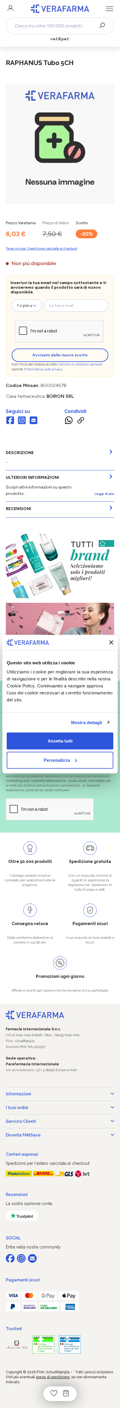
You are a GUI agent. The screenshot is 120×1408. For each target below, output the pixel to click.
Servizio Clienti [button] (21, 1121)
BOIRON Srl (60, 396)
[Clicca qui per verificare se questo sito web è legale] (43, 1344)
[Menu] (109, 9)
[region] (60, 143)
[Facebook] (10, 421)
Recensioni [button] (17, 1194)
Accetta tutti (60, 740)
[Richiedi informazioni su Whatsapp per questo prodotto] (68, 421)
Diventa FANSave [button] (23, 1135)
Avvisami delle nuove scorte (60, 355)
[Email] (33, 421)
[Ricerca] (104, 26)
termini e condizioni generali (81, 364)
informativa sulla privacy (44, 369)
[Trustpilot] (22, 1216)
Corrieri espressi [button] (22, 1154)
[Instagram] (21, 421)
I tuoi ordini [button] (17, 1107)
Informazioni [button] (18, 1094)
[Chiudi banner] (111, 642)
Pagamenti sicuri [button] (23, 1280)
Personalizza (57, 759)
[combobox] (54, 26)
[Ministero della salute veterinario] (70, 1344)
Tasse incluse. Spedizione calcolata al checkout (41, 248)
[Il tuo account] (10, 8)
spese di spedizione (53, 1377)
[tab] (60, 458)
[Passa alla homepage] (60, 9)
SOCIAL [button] (13, 1238)
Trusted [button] (14, 1328)
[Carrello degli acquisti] (66, 1394)
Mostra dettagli (86, 722)
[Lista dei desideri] (54, 1394)
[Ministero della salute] (17, 1344)
